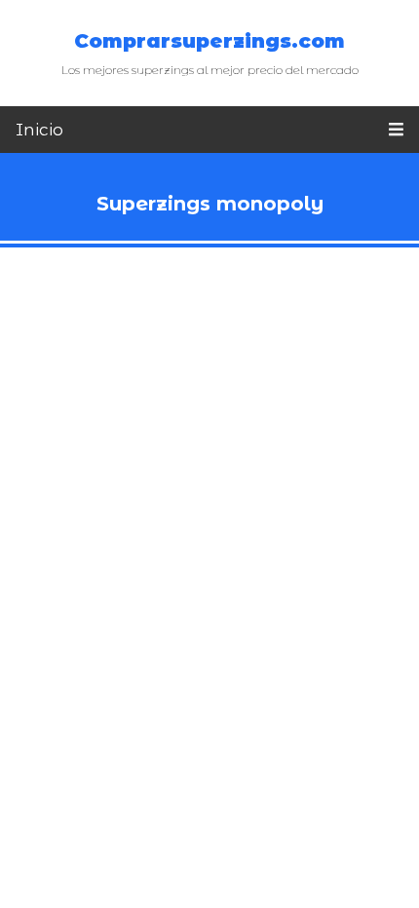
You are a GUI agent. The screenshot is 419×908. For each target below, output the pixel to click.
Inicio (39, 129)
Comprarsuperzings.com (209, 41)
